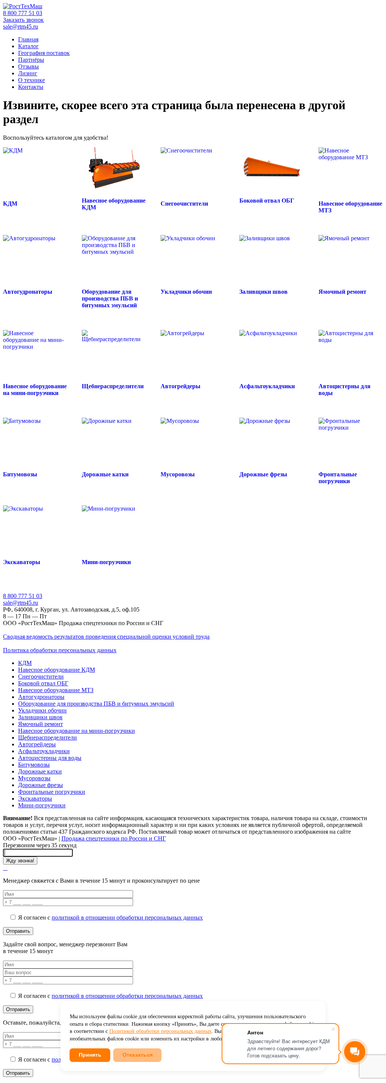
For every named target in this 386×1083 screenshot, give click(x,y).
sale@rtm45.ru (20, 26)
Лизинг (27, 73)
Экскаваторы (35, 798)
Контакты (30, 87)
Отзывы (28, 66)
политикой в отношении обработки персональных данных (127, 917)
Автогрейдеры (37, 744)
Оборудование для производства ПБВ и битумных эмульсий (96, 703)
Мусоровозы (34, 778)
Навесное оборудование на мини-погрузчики (76, 731)
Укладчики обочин (42, 710)
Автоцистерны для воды (49, 758)
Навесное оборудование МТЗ (55, 690)
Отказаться (138, 1055)
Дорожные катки (40, 771)
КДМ (25, 663)
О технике (31, 80)
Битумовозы (34, 764)
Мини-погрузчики (42, 805)
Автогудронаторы (41, 697)
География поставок (44, 53)
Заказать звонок (23, 20)
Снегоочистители (41, 676)
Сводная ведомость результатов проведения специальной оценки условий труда (106, 636)
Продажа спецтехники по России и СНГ (113, 838)
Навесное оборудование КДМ (56, 670)
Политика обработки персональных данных (59, 650)
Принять (90, 1055)
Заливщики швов (40, 717)
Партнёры (31, 59)
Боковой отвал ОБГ (43, 683)
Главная (28, 39)
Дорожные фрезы (40, 785)
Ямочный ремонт (40, 724)
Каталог (28, 46)
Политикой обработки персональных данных (160, 1031)
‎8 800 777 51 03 (22, 13)
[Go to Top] (5, 868)
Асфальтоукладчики (44, 751)
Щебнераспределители (47, 737)
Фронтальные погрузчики (51, 792)
